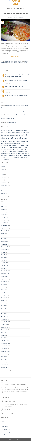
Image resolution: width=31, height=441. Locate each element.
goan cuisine (11, 141)
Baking (2, 169)
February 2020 (4, 316)
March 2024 (4, 262)
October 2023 (4, 276)
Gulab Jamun (20, 141)
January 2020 (4, 319)
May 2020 (3, 311)
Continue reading (15, 56)
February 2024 (4, 265)
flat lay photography (11, 135)
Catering (9, 132)
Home (2, 421)
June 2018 (3, 359)
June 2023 (3, 287)
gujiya (16, 141)
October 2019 (4, 324)
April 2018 (3, 362)
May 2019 (3, 335)
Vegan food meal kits (16, 157)
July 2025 (3, 233)
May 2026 (3, 209)
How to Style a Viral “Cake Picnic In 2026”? (15, 86)
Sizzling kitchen (18, 61)
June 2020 (3, 308)
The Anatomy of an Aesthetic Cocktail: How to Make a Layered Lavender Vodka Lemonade (17, 75)
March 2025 (4, 241)
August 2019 (4, 329)
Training (3, 193)
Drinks (2, 174)
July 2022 (3, 300)
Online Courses (5, 426)
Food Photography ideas (7, 434)
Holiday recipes (19, 143)
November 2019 (5, 321)
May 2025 (3, 236)
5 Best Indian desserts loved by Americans (19, 111)
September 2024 (5, 246)
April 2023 (3, 289)
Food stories (7, 61)
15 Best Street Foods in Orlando (20, 114)
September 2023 (5, 279)
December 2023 (5, 270)
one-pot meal (8, 153)
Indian (2, 180)
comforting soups (26, 132)
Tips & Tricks (4, 190)
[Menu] (2, 2)
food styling (17, 138)
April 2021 (3, 303)
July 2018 (3, 356)
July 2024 (3, 252)
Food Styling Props (5, 429)
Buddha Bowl (21, 130)
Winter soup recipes (5, 159)
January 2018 (4, 367)
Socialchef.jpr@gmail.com (11, 413)
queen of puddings (20, 153)
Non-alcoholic (4, 185)
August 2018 (4, 354)
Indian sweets (9, 147)
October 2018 (4, 348)
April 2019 (3, 337)
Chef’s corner (4, 172)
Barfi (2, 130)
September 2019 (5, 327)
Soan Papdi (5, 155)
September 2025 (5, 228)
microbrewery (24, 151)
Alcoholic (3, 166)
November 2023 (5, 273)
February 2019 (4, 340)
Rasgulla (25, 153)
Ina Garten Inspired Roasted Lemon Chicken (15, 91)
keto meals (11, 149)
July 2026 (3, 204)
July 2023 (3, 284)
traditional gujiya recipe (19, 155)
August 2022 (4, 297)
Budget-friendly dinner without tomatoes (15, 13)
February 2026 (4, 217)
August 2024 (4, 249)
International (12, 61)
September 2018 (5, 351)
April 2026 (3, 212)
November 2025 (5, 225)
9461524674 (7, 409)
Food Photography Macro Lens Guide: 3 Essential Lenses (16, 81)
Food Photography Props (7, 432)
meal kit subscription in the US (14, 151)
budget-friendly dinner (7, 62)
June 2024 (3, 254)
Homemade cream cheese (8, 145)
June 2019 (3, 332)
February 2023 (4, 292)
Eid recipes (4, 135)
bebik (4, 130)
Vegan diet (9, 157)
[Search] (29, 2)
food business (19, 135)
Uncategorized (4, 196)
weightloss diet (24, 157)
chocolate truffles (17, 132)
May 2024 (3, 257)
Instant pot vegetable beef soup (19, 62)
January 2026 (4, 220)
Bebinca (7, 130)
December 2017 (5, 370)
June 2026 (3, 206)
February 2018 (4, 364)
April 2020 (3, 313)
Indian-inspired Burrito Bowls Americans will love (16, 95)
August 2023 (4, 281)
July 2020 (3, 305)
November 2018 (5, 346)
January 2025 (4, 244)
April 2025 (3, 238)
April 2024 (3, 260)
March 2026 (4, 214)
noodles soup (3, 153)
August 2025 (4, 230)
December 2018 (5, 343)
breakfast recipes (14, 130)
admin (21, 17)
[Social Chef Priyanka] (15, 2)
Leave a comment (26, 63)
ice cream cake (20, 145)
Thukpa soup (10, 155)
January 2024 (4, 268)
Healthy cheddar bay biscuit (10, 143)
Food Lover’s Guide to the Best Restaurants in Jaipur (14, 106)
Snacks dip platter (10, 118)
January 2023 (4, 295)
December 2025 (5, 222)
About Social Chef (5, 424)
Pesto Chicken (14, 153)
